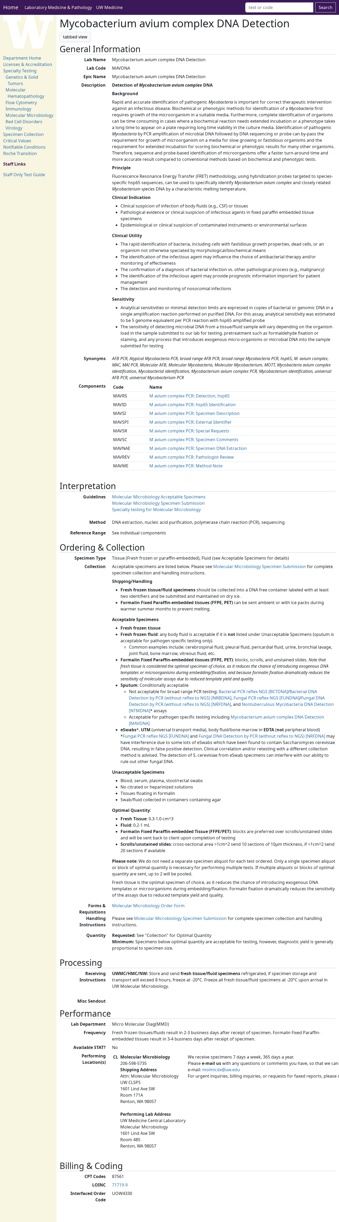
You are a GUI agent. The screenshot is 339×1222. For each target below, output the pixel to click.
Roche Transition (20, 153)
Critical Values (17, 141)
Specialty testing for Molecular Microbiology (156, 509)
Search (325, 7)
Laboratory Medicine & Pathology (58, 7)
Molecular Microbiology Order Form (148, 906)
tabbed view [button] (75, 37)
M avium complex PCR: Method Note (185, 466)
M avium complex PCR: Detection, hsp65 (189, 396)
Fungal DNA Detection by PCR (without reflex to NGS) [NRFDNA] (262, 736)
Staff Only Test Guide (24, 175)
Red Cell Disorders (24, 122)
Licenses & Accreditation (27, 64)
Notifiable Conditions (24, 147)
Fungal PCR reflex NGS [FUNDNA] (267, 698)
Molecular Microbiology (29, 115)
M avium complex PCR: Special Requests (189, 431)
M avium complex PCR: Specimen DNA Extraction (198, 448)
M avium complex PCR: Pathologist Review (191, 457)
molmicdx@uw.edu (221, 1070)
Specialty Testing (20, 71)
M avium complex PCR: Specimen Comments (193, 439)
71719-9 (120, 1185)
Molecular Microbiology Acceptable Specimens (159, 497)
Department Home (22, 58)
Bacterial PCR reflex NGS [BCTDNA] (253, 691)
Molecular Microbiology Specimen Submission (158, 503)
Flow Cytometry (21, 102)
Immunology (18, 109)
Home (10, 7)
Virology (14, 128)
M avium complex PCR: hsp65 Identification (192, 405)
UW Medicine (109, 7)
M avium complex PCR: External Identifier (190, 422)
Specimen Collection (23, 134)
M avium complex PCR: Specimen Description (194, 413)
